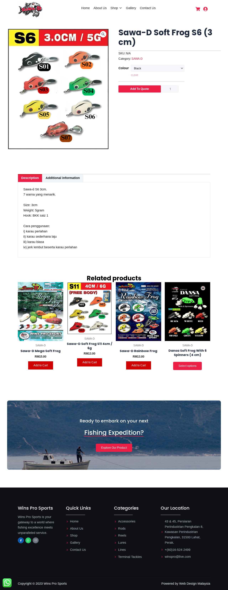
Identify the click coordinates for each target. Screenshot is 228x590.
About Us (100, 8)
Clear (134, 75)
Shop (114, 8)
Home (85, 8)
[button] (103, 34)
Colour (123, 68)
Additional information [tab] (63, 178)
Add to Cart (40, 365)
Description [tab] (30, 178)
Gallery (131, 8)
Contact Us (148, 8)
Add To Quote (139, 88)
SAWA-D (137, 58)
